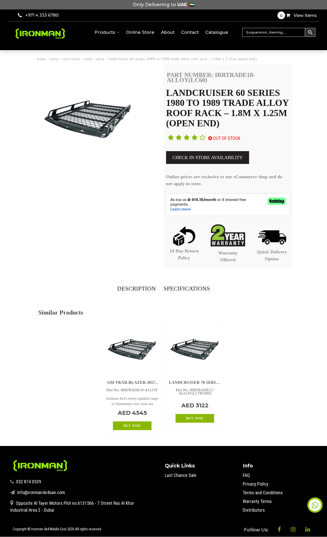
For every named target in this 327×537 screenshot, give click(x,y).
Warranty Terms (257, 501)
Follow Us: (257, 530)
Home (42, 59)
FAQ (246, 475)
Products (105, 32)
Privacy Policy (255, 484)
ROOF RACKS (71, 59)
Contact (190, 32)
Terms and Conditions (263, 492)
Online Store (140, 32)
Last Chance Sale (180, 475)
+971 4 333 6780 (42, 15)
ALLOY (100, 59)
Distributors (254, 510)
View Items (298, 15)
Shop (54, 59)
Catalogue (216, 32)
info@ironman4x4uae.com (40, 492)
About (167, 32)
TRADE (88, 59)
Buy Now (132, 426)
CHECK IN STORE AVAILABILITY (207, 157)
